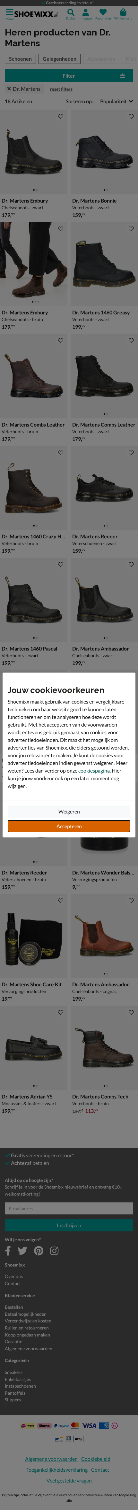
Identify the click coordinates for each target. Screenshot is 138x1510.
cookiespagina (94, 770)
